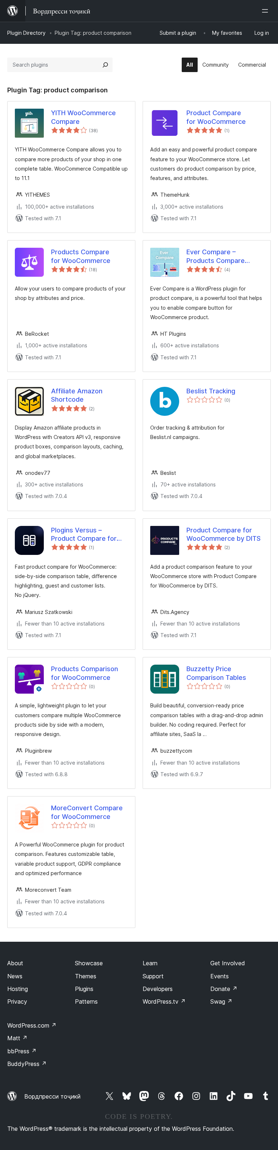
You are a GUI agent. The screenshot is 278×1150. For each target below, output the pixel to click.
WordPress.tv (164, 1001)
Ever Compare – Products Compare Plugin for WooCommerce (215, 256)
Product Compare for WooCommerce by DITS (223, 534)
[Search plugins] (105, 65)
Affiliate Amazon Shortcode (76, 395)
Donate (223, 988)
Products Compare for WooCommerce (80, 256)
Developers (158, 988)
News (14, 976)
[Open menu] (266, 11)
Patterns (86, 1001)
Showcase (89, 963)
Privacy (17, 1001)
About (15, 963)
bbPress (22, 1051)
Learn (150, 963)
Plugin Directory (26, 33)
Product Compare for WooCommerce (216, 117)
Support (153, 976)
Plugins (84, 988)
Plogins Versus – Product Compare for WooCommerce (84, 534)
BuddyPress (27, 1063)
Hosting (17, 988)
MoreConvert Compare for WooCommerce (87, 812)
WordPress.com (31, 1025)
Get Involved (227, 963)
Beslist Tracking (210, 391)
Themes (85, 976)
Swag (221, 1001)
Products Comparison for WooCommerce (84, 673)
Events (219, 976)
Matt (17, 1038)
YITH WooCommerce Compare (83, 117)
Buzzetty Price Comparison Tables (216, 673)
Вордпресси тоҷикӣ (52, 1096)
